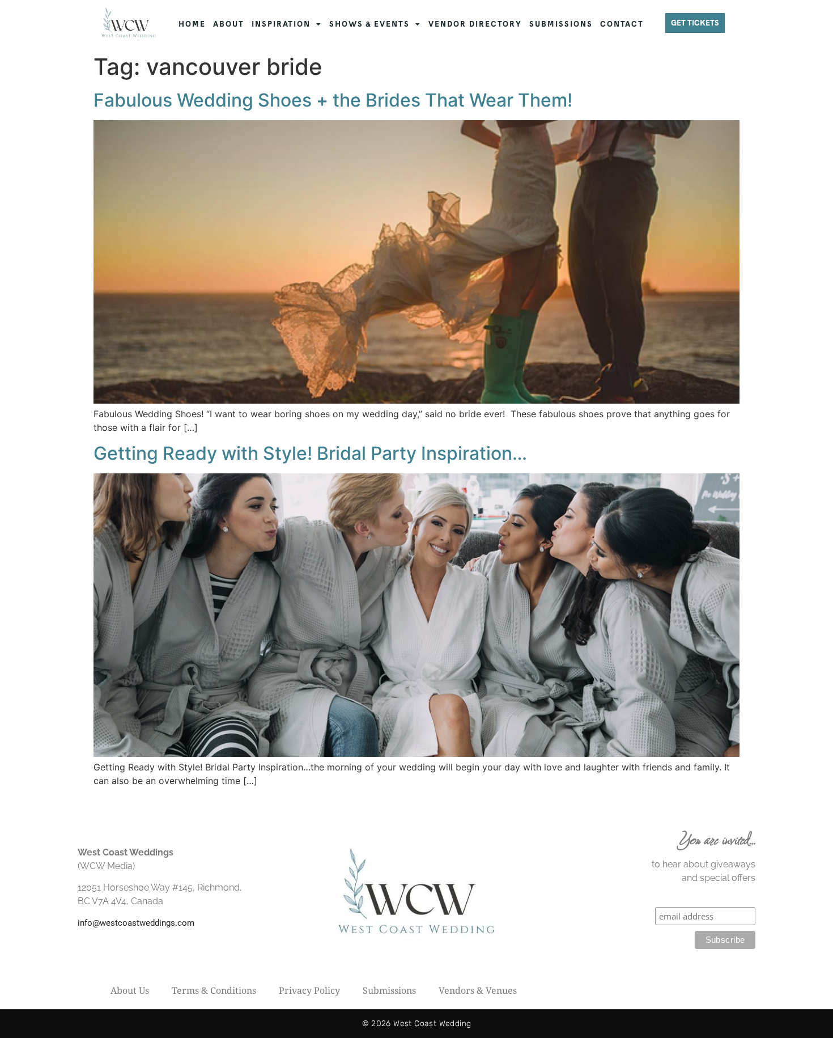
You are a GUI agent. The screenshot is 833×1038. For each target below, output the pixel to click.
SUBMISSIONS (561, 24)
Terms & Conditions (214, 990)
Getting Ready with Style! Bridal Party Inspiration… (310, 453)
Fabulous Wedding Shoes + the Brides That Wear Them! (333, 100)
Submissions (389, 990)
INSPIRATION (281, 24)
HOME (192, 24)
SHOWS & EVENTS (369, 24)
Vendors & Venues (478, 990)
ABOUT (228, 24)
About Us (129, 990)
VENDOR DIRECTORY (475, 24)
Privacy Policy (309, 990)
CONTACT (622, 24)
